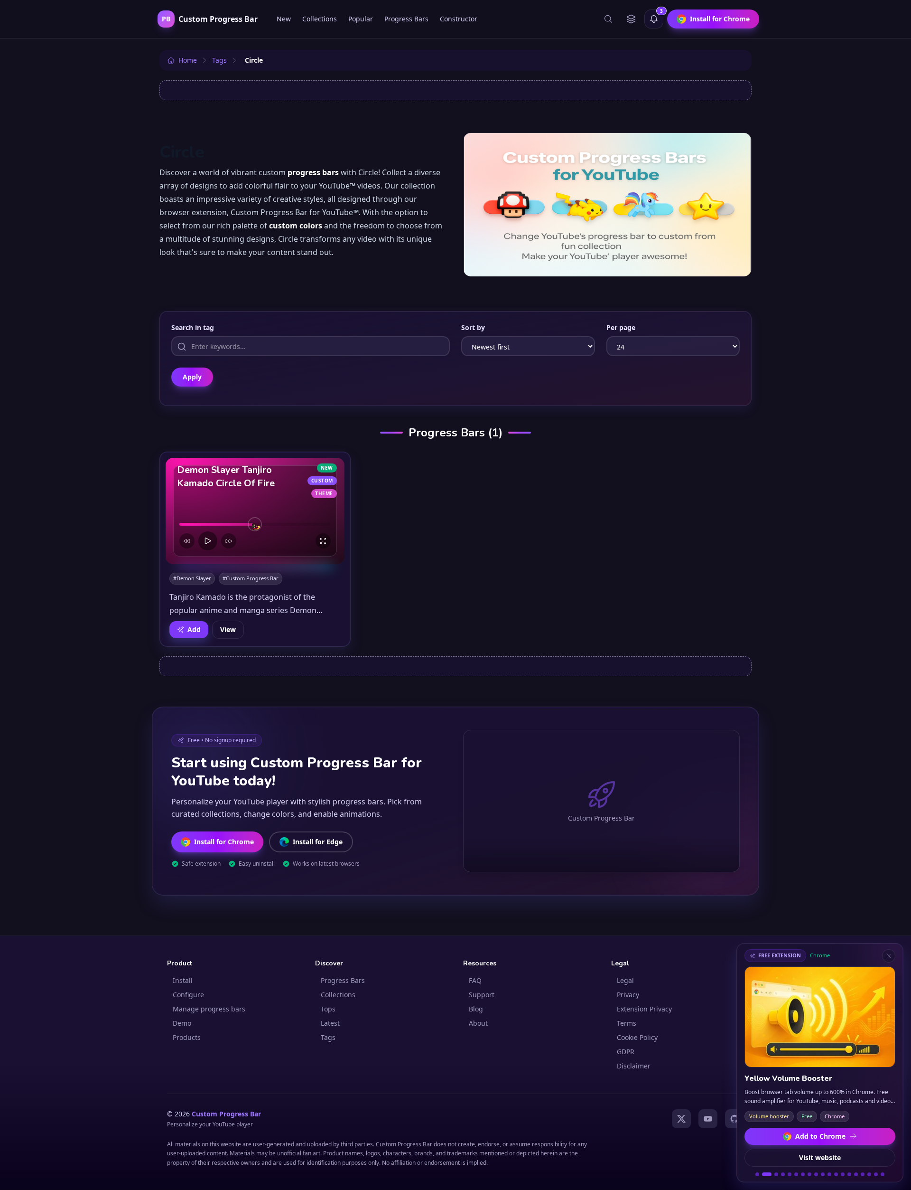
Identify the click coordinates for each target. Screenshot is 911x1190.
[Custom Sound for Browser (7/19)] (803, 1174)
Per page (620, 327)
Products (187, 1037)
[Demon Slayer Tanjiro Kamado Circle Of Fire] (255, 511)
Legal (625, 980)
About (478, 1023)
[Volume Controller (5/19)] (789, 1174)
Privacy (628, 994)
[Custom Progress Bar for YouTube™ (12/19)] (836, 1174)
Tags (328, 1037)
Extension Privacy (644, 1008)
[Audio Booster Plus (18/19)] (876, 1174)
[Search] (608, 18)
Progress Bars (406, 18)
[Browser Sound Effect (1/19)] (757, 1174)
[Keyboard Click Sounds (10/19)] (823, 1174)
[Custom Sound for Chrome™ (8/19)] (809, 1174)
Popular (360, 18)
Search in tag (192, 327)
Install (183, 980)
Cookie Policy (637, 1037)
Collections (319, 18)
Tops (328, 1008)
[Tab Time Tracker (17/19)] (869, 1174)
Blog (476, 1008)
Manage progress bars (209, 1008)
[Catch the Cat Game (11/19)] (829, 1174)
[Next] (228, 540)
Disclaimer (634, 1065)
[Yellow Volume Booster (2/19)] (767, 1174)
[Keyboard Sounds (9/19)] (816, 1174)
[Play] (207, 540)
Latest (330, 1023)
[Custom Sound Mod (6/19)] (796, 1174)
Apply (192, 376)
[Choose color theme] (631, 18)
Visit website (820, 1157)
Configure (188, 994)
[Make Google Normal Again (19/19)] (882, 1174)
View (228, 629)
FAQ (475, 980)
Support (481, 994)
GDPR (625, 1051)
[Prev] (187, 540)
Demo (182, 1023)
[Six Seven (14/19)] (849, 1174)
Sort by (473, 327)
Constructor (458, 18)
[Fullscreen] (323, 540)
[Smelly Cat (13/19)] (843, 1174)
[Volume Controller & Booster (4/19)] (783, 1174)
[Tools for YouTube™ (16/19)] (863, 1174)
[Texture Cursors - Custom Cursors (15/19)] (856, 1174)
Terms (626, 1023)
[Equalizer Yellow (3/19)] (776, 1174)
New (284, 18)
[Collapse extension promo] (888, 956)
